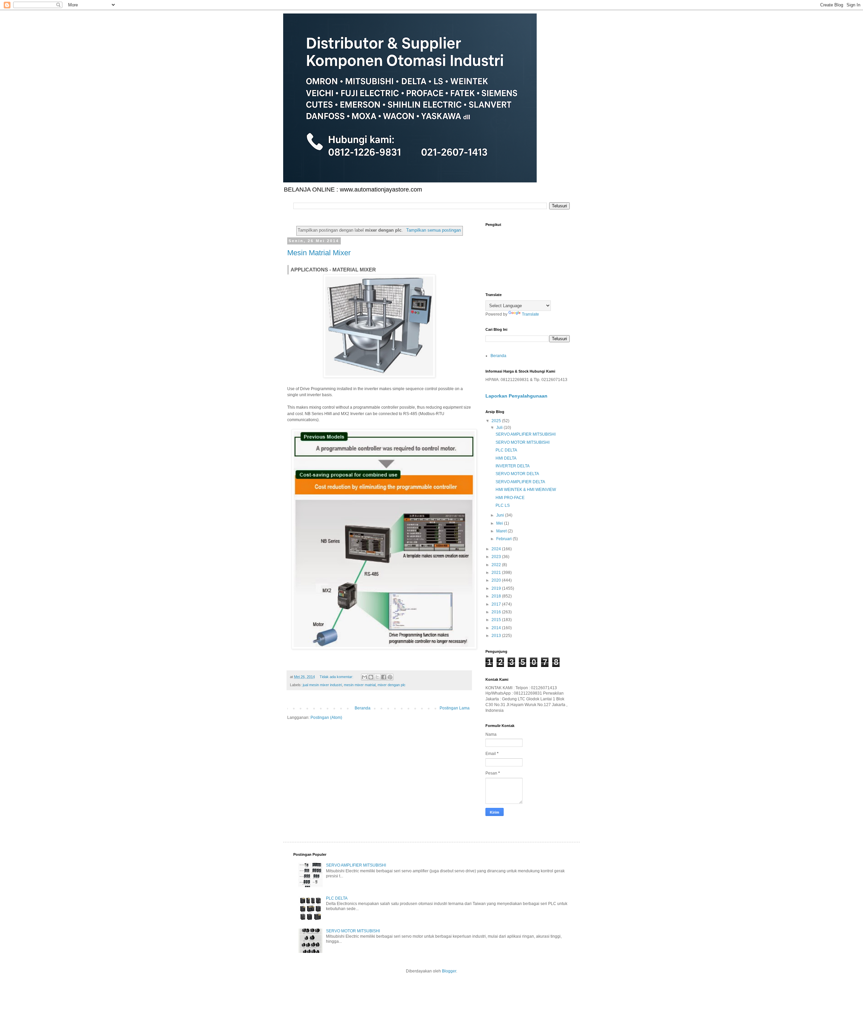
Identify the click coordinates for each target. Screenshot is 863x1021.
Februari (504, 538)
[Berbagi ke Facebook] (383, 677)
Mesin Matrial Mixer (319, 253)
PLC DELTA (506, 450)
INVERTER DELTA (513, 466)
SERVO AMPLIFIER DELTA (520, 481)
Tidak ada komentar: (337, 677)
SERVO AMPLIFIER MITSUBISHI (526, 434)
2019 (497, 588)
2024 (497, 549)
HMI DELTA (506, 458)
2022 (497, 564)
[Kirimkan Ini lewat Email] (364, 677)
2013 (497, 635)
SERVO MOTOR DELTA (517, 473)
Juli (500, 427)
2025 (497, 420)
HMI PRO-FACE (510, 497)
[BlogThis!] (370, 677)
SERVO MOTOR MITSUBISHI (522, 442)
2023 (497, 556)
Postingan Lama (455, 708)
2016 (497, 612)
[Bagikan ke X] (377, 677)
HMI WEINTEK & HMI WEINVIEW (526, 489)
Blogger (449, 971)
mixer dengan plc (392, 685)
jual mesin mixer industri (322, 685)
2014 (497, 627)
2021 (497, 572)
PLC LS (503, 505)
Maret (502, 531)
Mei (500, 523)
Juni (500, 515)
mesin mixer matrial (360, 685)
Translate (530, 314)
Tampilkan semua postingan (433, 230)
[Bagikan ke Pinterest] (390, 677)
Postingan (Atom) (326, 717)
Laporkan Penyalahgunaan (516, 396)
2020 (497, 580)
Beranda (362, 708)
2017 (497, 604)
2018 (497, 596)
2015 (497, 619)
